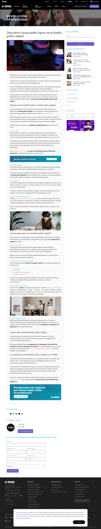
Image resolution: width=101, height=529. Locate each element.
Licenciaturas (57, 487)
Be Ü (68, 105)
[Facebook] (6, 495)
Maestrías (55, 489)
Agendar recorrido (82, 487)
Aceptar (79, 522)
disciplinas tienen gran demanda (25, 198)
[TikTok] (12, 495)
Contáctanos (80, 489)
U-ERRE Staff (21, 424)
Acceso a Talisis (34, 484)
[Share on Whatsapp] (22, 414)
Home (89, 15)
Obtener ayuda (28, 526)
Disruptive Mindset (71, 102)
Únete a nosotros (15, 379)
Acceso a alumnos (34, 487)
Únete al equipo (81, 500)
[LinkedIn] (15, 495)
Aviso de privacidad (8, 526)
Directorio (79, 492)
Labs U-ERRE (32, 501)
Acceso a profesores (35, 492)
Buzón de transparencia (48, 526)
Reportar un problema (37, 526)
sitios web (17, 83)
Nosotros (16, 6)
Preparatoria (57, 484)
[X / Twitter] (18, 495)
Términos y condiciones (18, 526)
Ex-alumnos (79, 494)
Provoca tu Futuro (71, 94)
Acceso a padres (34, 489)
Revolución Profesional (72, 98)
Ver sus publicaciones (25, 431)
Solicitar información (81, 6)
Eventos (31, 499)
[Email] (19, 414)
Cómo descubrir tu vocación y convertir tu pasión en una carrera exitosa (81, 61)
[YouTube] (21, 495)
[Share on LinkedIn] (16, 414)
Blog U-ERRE (32, 496)
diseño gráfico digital (20, 151)
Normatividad (33, 506)
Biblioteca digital (34, 494)
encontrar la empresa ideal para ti (41, 348)
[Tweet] (14, 414)
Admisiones (94, 6)
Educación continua (59, 492)
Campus (49, 6)
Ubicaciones (79, 496)
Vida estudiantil (34, 504)
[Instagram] (9, 495)
